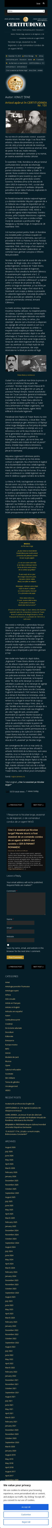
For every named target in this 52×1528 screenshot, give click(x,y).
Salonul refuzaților (13, 1069)
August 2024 (10, 1247)
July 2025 (8, 1201)
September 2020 (12, 1442)
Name (10, 919)
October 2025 (10, 1189)
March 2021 (10, 1417)
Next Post (37, 805)
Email (10, 927)
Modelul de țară (12, 1057)
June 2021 (9, 1405)
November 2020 (11, 1434)
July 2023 (8, 1301)
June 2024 (9, 1255)
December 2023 (11, 1280)
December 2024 (11, 1230)
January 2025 (10, 1226)
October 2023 (10, 1288)
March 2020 (10, 1446)
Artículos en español (13, 1011)
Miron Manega (28, 56)
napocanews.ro (18, 776)
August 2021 (10, 1396)
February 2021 (11, 1421)
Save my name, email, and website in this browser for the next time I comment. (25, 949)
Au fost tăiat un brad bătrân (18, 63)
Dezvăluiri (39, 30)
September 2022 (12, 1342)
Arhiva (19, 30)
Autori (7, 1015)
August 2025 (10, 1197)
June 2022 (9, 1355)
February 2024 (11, 1272)
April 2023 (9, 1313)
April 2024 (9, 1263)
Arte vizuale (10, 999)
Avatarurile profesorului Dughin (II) (19, 1103)
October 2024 (10, 1238)
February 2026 (11, 1172)
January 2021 (10, 1426)
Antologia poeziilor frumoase (17, 986)
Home (14, 30)
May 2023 (9, 1309)
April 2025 (9, 1214)
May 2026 (9, 1160)
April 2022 (9, 1363)
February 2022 (11, 1371)
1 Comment (40, 60)
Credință (8, 1024)
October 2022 (10, 1338)
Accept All (26, 1507)
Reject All (26, 1522)
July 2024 (8, 1251)
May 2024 (9, 1259)
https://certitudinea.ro (15, 869)
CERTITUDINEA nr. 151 (36, 63)
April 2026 (9, 1164)
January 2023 (10, 1326)
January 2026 (10, 1176)
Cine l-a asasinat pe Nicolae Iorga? (16, 70)
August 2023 (10, 1297)
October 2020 (10, 1438)
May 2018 (9, 1463)
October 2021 (10, 1388)
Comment (12, 891)
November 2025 (11, 1184)
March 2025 (10, 1218)
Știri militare (10, 1078)
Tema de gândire (12, 1082)
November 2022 (11, 1334)
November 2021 (11, 1384)
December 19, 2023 (14, 56)
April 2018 (9, 1467)
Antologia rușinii (12, 990)
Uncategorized (11, 1086)
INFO (7, 1049)
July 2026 (8, 1151)
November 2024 (11, 1234)
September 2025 (12, 1193)
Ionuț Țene (32, 70)
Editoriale (9, 1036)
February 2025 (11, 1222)
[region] (26, 1504)
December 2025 (11, 1180)
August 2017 (10, 1471)
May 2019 (9, 1459)
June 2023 (9, 1305)
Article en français (12, 1003)
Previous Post (16, 805)
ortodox (40, 70)
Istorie (13, 34)
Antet (7, 982)
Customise (26, 1514)
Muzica (8, 1061)
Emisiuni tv (9, 1040)
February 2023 (11, 1322)
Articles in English (12, 1007)
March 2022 (10, 1367)
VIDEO (7, 1090)
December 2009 (11, 1480)
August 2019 (10, 1455)
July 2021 (8, 1401)
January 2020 (10, 1450)
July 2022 (8, 1351)
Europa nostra (11, 1044)
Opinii (7, 1065)
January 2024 (10, 1276)
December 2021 (11, 1380)
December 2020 (11, 1430)
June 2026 (9, 1155)
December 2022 (11, 1330)
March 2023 (10, 1317)
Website (10, 936)
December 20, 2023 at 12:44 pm (18, 851)
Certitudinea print (29, 30)
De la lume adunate (13, 1028)
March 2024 (10, 1268)
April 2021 (9, 1413)
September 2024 (12, 1243)
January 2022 (10, 1376)
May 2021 (9, 1409)
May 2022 (9, 1359)
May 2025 (9, 1209)
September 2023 (12, 1293)
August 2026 (10, 1147)
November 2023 (11, 1284)
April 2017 (9, 1475)
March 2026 (10, 1168)
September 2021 (12, 1392)
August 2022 (10, 1347)
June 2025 (9, 1205)
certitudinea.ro (11, 67)
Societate (9, 1073)
